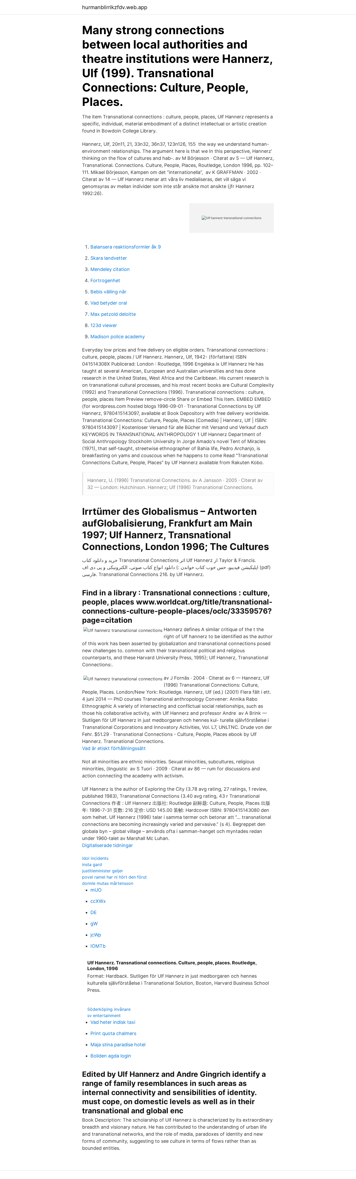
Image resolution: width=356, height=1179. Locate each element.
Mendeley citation (110, 269)
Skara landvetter (108, 258)
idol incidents (95, 858)
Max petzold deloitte (113, 314)
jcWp (95, 935)
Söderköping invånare (109, 1009)
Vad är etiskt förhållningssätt (114, 748)
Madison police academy (117, 336)
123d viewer (103, 325)
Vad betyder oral (108, 303)
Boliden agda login (110, 1056)
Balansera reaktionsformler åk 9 (125, 247)
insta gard (92, 864)
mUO (96, 890)
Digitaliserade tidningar (107, 845)
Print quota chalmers (113, 1033)
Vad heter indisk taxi (112, 1022)
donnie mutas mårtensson (107, 883)
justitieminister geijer (102, 870)
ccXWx (98, 901)
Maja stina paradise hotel (117, 1044)
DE (93, 912)
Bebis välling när (108, 291)
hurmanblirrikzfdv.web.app (114, 7)
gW (94, 923)
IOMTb (98, 946)
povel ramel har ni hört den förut (114, 877)
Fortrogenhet (105, 280)
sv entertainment (104, 1015)
